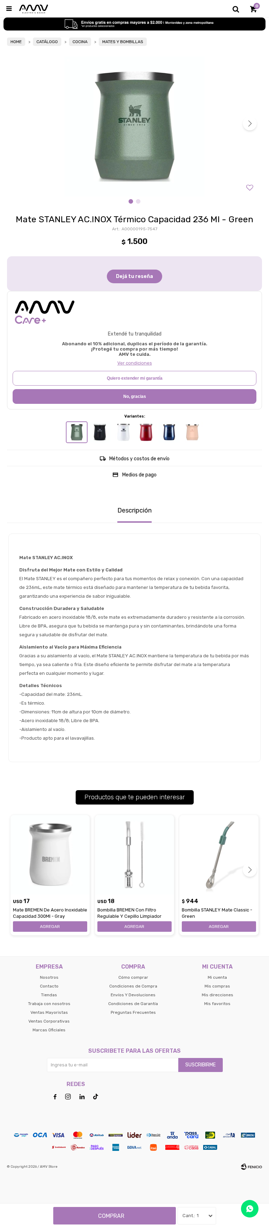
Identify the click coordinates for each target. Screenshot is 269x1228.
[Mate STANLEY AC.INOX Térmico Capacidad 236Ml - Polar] (122, 432)
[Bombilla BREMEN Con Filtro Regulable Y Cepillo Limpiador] (134, 854)
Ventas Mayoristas (49, 1012)
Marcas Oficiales (49, 1029)
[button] (235, 9)
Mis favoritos (217, 1003)
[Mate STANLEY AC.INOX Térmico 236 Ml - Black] (99, 432)
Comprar (111, 1216)
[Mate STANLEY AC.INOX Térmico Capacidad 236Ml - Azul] (169, 432)
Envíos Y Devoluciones (133, 994)
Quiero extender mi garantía (135, 378)
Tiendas (49, 994)
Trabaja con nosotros (49, 1003)
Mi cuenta (217, 977)
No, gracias (134, 396)
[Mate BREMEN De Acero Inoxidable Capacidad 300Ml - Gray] (50, 854)
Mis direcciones (217, 994)
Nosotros (49, 977)
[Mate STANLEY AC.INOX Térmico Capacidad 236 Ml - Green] (76, 432)
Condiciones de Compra (133, 986)
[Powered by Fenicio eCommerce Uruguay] (251, 1166)
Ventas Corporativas (49, 1021)
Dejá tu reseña (134, 276)
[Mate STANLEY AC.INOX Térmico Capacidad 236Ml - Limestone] (192, 432)
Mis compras (217, 986)
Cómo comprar (133, 977)
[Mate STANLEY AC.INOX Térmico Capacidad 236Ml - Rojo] (146, 432)
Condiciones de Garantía (133, 1003)
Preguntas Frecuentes (133, 1012)
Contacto (49, 986)
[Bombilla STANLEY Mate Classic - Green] (218, 854)
